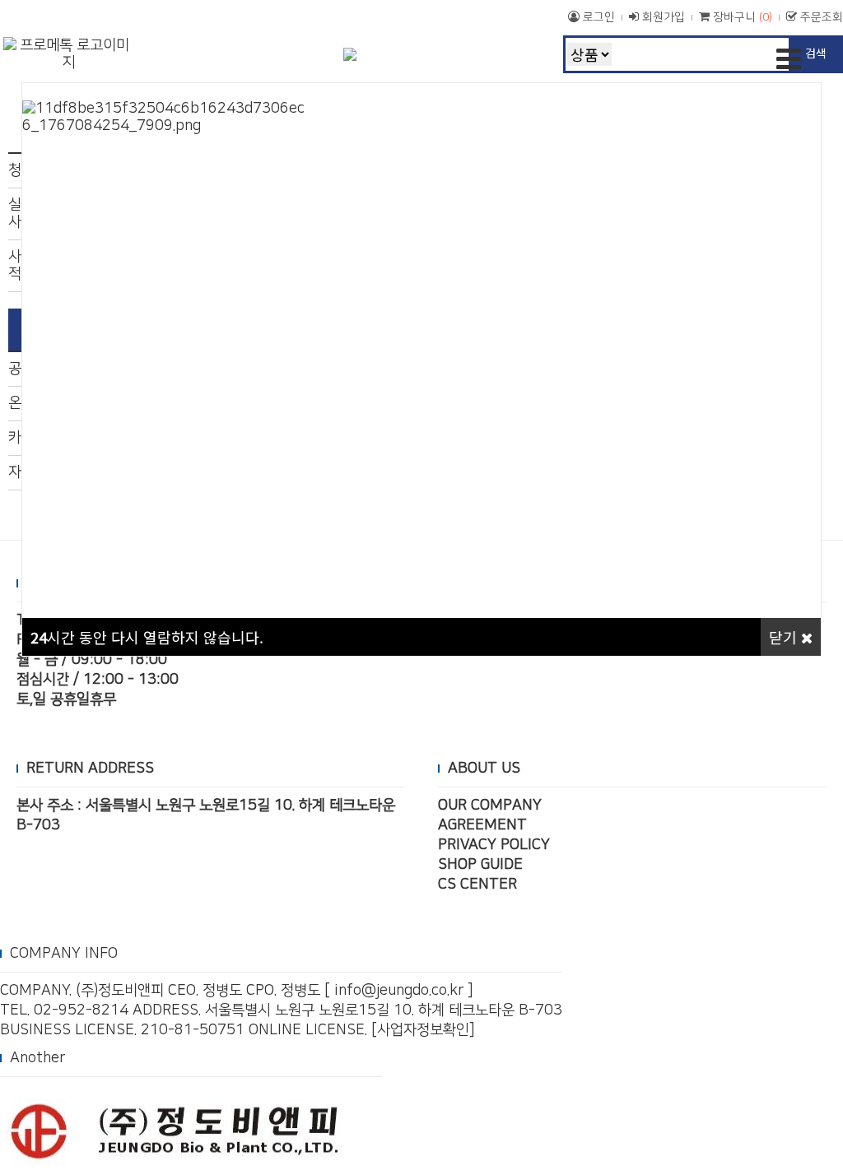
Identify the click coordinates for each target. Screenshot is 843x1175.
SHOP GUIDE (480, 865)
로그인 (597, 17)
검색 (816, 52)
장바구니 (741, 17)
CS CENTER (477, 884)
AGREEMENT (482, 825)
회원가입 (662, 17)
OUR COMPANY (490, 805)
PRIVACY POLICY (494, 845)
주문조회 (820, 17)
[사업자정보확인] (423, 1030)
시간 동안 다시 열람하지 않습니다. (146, 637)
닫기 (785, 637)
